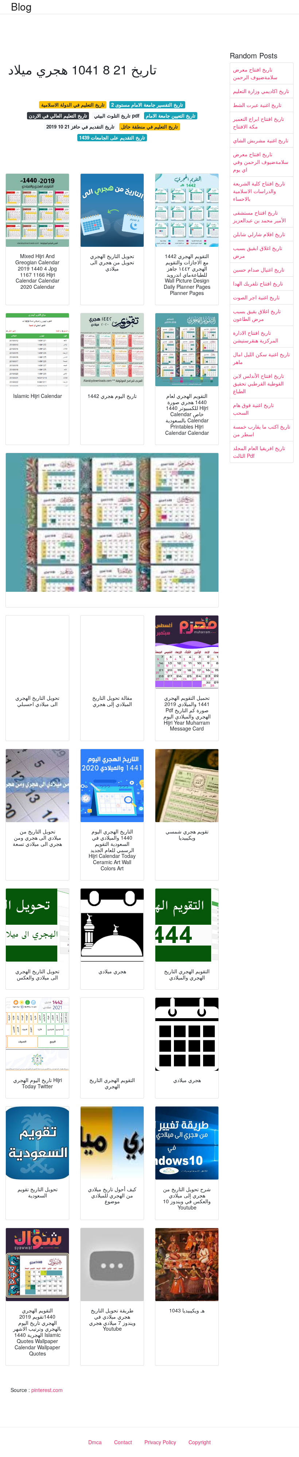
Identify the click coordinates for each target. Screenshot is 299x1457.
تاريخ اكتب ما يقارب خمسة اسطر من (261, 430)
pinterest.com (47, 1389)
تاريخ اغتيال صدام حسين (258, 269)
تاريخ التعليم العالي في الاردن (58, 115)
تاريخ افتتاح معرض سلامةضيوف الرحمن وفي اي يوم (260, 161)
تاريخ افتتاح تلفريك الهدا (258, 283)
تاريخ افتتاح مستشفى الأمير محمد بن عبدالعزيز (259, 216)
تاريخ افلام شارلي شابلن (259, 234)
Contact (123, 1442)
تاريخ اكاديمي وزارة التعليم (261, 91)
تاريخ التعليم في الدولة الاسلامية (73, 104)
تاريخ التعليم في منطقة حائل (149, 126)
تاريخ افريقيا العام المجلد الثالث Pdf (259, 451)
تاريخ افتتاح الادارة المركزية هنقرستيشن (255, 336)
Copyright (200, 1442)
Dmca (95, 1442)
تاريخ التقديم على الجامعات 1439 (112, 137)
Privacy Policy (160, 1442)
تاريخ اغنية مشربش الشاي (260, 140)
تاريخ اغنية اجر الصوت (256, 297)
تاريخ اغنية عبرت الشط (257, 104)
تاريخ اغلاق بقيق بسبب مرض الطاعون (257, 314)
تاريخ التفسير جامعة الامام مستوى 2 (147, 104)
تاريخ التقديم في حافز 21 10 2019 (80, 126)
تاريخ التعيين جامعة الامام (170, 115)
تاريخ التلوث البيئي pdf (116, 115)
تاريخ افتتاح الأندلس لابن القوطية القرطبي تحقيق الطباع (258, 383)
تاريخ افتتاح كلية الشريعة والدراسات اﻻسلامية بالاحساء (259, 191)
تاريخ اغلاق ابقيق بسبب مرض (257, 251)
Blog (21, 6)
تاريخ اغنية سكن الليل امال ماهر (261, 357)
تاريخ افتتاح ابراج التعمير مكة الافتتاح (258, 122)
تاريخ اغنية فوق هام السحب (253, 408)
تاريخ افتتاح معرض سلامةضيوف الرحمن (255, 73)
